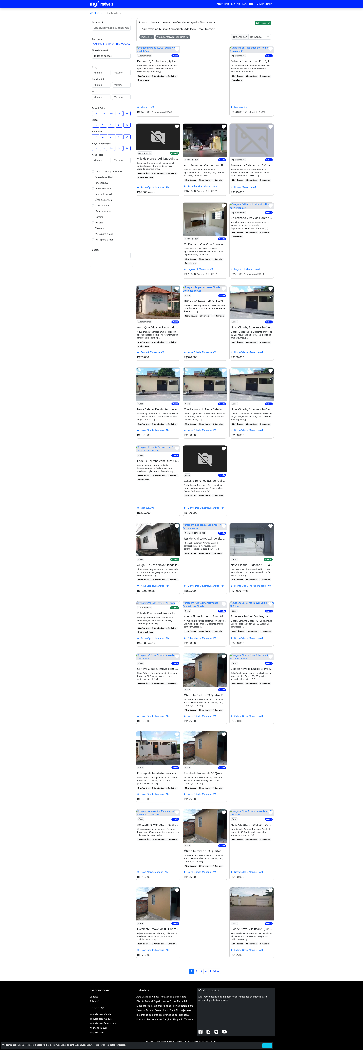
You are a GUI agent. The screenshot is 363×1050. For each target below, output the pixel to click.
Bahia (176, 996)
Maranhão (182, 1001)
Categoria (97, 39)
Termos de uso (184, 1041)
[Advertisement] (205, 81)
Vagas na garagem (102, 143)
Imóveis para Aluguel (101, 1018)
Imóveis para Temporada (103, 1023)
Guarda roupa (103, 211)
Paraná (149, 1010)
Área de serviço (103, 199)
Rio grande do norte (147, 1014)
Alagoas (146, 996)
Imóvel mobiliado (104, 177)
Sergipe (167, 1019)
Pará (190, 1005)
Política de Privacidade (53, 1044)
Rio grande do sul (168, 1014)
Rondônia (184, 1014)
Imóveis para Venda (100, 1014)
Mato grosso (143, 1005)
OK (267, 1045)
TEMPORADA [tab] (123, 44)
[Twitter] (216, 1031)
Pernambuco (161, 1010)
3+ (111, 113)
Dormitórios (98, 108)
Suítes (95, 119)
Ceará (183, 996)
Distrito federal (144, 1001)
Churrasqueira (103, 205)
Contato (94, 996)
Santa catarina (154, 1019)
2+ (103, 113)
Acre (138, 996)
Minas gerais (180, 1005)
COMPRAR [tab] (98, 44)
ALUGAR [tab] (109, 44)
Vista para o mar (104, 239)
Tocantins (189, 1019)
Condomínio (98, 79)
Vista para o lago (104, 234)
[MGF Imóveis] (101, 4)
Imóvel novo (102, 182)
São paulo (178, 1019)
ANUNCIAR (223, 4)
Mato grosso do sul (161, 1005)
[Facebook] (200, 1031)
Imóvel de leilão (103, 188)
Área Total (97, 154)
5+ (127, 113)
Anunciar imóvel (98, 1027)
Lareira (99, 216)
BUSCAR (235, 4)
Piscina (99, 222)
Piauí (172, 1010)
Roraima (140, 1019)
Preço (95, 67)
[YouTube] (224, 1031)
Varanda (100, 228)
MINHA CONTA (264, 4)
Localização (98, 22)
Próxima (214, 971)
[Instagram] (208, 1031)
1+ (95, 113)
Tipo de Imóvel (100, 50)
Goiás (173, 1001)
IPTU (94, 91)
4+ (119, 113)
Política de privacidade (205, 1041)
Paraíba (140, 1010)
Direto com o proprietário (109, 171)
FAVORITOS (248, 4)
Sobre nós (95, 1001)
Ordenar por (240, 36)
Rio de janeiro (183, 1010)
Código (96, 249)
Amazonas (166, 996)
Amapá (156, 996)
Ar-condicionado (104, 194)
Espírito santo (161, 1001)
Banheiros (97, 131)
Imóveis (145, 36)
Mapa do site (97, 1032)
